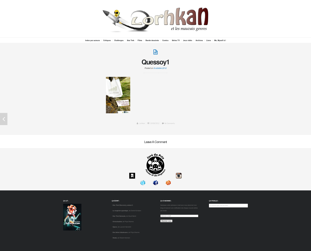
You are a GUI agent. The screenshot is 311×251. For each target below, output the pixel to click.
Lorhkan (142, 123)
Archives (199, 40)
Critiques (107, 40)
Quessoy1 (155, 61)
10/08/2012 (154, 123)
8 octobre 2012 (160, 68)
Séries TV (176, 40)
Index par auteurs (92, 40)
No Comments (169, 123)
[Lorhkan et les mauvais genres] (155, 30)
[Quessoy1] (155, 53)
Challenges (119, 40)
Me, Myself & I (220, 40)
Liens (208, 40)
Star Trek (130, 40)
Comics (165, 40)
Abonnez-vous (166, 221)
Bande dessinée (152, 40)
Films (140, 40)
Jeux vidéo (187, 40)
